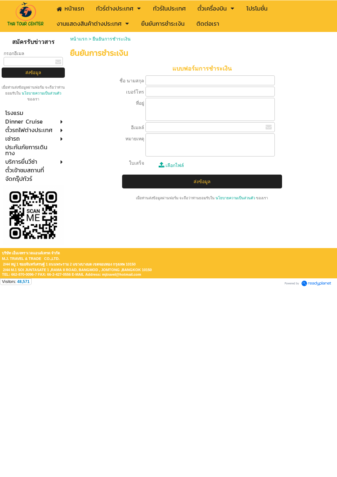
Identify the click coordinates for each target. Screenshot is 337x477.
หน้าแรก (78, 39)
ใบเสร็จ (136, 163)
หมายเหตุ (134, 138)
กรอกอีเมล (14, 53)
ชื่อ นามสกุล (131, 80)
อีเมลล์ (137, 127)
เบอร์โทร (135, 92)
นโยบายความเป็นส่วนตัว (41, 93)
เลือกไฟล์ (174, 165)
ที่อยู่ (140, 103)
